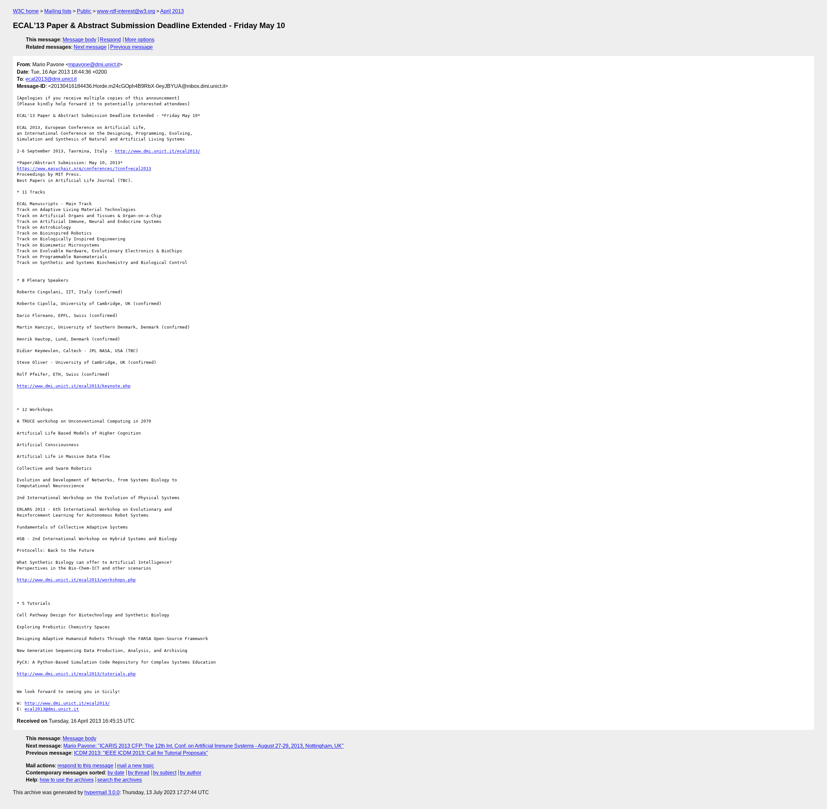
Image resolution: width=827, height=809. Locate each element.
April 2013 (172, 11)
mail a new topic (135, 765)
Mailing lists (57, 11)
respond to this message (85, 765)
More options (139, 39)
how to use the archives (67, 780)
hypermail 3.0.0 (102, 792)
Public (84, 11)
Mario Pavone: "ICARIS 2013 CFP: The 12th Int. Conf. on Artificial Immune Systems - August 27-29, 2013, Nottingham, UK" (203, 746)
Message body (79, 39)
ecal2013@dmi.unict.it (51, 79)
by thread (138, 772)
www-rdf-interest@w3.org (126, 11)
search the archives (119, 780)
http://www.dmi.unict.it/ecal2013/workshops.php (76, 579)
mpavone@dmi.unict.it (94, 64)
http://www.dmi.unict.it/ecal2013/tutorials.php (76, 673)
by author (190, 772)
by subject (164, 772)
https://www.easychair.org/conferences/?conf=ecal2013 (84, 168)
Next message (90, 47)
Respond (110, 39)
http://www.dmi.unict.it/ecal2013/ (157, 151)
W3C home (26, 11)
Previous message (131, 47)
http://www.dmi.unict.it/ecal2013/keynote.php (74, 385)
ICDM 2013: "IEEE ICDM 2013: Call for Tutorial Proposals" (141, 753)
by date (116, 772)
